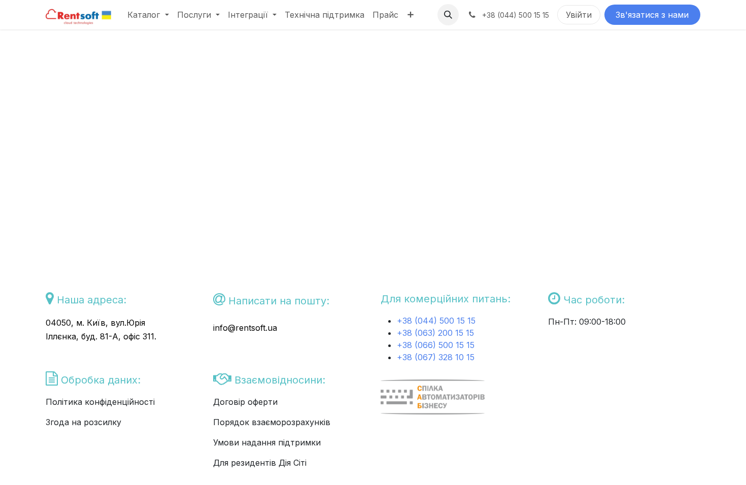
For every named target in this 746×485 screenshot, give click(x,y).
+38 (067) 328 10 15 (435, 357)
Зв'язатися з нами (652, 15)
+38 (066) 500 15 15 (435, 345)
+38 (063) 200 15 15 (435, 333)
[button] (448, 14)
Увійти (579, 15)
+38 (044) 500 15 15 (437, 321)
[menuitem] (148, 15)
